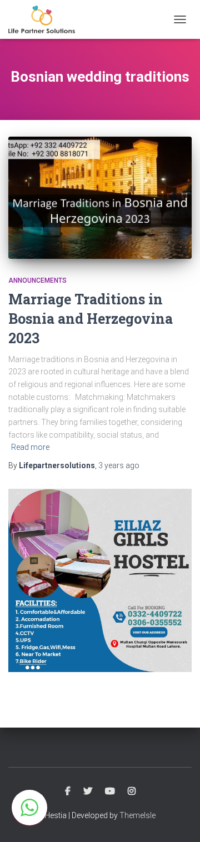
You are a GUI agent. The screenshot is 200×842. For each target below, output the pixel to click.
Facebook (67, 791)
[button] (29, 807)
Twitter (88, 791)
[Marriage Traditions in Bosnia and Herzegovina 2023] (100, 198)
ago (118, 465)
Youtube (110, 791)
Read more (30, 447)
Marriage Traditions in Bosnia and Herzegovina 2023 (90, 318)
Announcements (37, 280)
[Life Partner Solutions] (45, 19)
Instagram (131, 791)
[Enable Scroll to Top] (178, 820)
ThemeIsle (137, 815)
